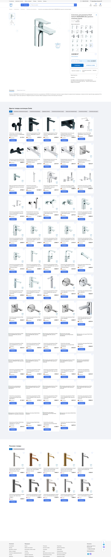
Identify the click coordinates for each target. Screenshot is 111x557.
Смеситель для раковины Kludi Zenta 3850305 (67, 291)
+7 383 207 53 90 (91, 549)
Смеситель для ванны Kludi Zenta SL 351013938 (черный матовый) (16, 160)
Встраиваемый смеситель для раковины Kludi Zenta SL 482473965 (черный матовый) (67, 134)
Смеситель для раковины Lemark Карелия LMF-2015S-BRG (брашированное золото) (51, 469)
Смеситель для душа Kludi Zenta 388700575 (85, 344)
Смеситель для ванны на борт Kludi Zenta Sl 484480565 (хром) (68, 186)
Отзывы (34, 1)
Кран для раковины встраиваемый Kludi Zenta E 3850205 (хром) (84, 161)
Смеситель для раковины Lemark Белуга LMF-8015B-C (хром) (68, 495)
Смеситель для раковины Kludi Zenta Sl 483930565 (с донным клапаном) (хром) (16, 213)
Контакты (40, 1)
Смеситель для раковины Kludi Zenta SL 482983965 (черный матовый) (33, 134)
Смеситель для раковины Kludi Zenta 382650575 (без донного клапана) (68, 397)
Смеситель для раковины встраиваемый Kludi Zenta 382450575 (84, 371)
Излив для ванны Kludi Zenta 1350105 (32, 423)
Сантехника (16, 9)
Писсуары (45, 549)
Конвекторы (59, 549)
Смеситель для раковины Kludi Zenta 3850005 (16, 317)
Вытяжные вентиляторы (61, 552)
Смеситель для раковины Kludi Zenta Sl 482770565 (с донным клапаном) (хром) (33, 240)
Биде (44, 551)
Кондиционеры (60, 551)
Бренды (44, 1)
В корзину (77, 65)
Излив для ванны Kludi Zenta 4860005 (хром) (84, 265)
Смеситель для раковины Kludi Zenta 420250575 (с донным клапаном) (50, 397)
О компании (11, 1)
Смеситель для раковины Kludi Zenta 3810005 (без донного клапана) (50, 345)
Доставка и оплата (19, 1)
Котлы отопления (46, 556)
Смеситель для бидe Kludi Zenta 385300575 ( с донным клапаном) (16, 424)
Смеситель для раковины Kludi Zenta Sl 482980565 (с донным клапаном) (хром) (85, 213)
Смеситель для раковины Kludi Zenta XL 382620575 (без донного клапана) (16, 371)
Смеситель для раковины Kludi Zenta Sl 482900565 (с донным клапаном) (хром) (16, 240)
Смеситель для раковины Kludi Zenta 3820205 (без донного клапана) (85, 318)
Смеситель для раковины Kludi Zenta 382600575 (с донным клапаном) (33, 292)
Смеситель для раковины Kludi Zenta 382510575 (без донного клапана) (50, 371)
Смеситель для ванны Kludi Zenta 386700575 (68, 423)
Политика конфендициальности (15, 552)
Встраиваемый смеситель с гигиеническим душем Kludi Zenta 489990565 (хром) (32, 213)
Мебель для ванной (28, 547)
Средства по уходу (61, 556)
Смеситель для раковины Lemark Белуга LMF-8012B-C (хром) (85, 495)
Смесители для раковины (31, 9)
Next (69, 31)
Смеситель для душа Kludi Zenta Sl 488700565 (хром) (51, 212)
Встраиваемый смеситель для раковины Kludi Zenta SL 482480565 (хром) (33, 161)
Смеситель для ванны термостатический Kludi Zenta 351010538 (50, 424)
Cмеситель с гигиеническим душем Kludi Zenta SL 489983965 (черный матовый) (16, 134)
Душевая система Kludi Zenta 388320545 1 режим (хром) (84, 133)
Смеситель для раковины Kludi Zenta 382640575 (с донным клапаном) (16, 292)
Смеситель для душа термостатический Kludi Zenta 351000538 (67, 345)
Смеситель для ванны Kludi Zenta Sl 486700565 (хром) (68, 212)
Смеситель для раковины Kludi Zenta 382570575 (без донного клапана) (85, 397)
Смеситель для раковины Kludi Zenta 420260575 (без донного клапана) (33, 397)
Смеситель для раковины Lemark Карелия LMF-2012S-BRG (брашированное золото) (68, 469)
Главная (10, 9)
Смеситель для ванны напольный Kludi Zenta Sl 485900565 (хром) (32, 187)
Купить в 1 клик (90, 65)
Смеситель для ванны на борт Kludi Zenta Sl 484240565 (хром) (85, 186)
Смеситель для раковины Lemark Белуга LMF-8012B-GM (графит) (33, 495)
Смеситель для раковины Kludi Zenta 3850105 (85, 291)
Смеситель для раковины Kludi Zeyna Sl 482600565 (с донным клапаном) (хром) (16, 266)
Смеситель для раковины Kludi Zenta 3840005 (67, 317)
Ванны (26, 545)
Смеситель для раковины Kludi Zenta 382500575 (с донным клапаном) (67, 371)
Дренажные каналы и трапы (48, 552)
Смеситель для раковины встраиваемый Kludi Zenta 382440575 (15, 397)
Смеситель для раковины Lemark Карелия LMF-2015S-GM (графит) (85, 469)
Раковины (45, 545)
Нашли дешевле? (74, 56)
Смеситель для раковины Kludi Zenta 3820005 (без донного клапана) (16, 345)
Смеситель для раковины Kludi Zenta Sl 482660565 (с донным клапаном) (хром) (50, 240)
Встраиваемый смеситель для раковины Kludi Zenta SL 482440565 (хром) (67, 161)
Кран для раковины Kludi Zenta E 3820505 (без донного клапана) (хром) (16, 187)
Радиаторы (59, 545)
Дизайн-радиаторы (61, 547)
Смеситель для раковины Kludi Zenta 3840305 (33, 317)
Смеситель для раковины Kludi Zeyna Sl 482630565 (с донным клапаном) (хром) (68, 240)
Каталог (26, 5)
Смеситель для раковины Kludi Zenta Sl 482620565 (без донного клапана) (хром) (85, 240)
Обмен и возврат (28, 1)
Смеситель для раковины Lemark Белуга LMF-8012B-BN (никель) (51, 495)
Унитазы (26, 551)
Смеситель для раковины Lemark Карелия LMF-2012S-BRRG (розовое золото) (33, 469)
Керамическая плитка (47, 554)
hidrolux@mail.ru (90, 551)
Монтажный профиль (61, 554)
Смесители (23, 9)
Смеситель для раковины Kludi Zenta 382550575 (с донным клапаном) (33, 371)
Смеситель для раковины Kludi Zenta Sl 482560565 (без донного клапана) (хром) (33, 266)
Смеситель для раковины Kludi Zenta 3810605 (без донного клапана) (50, 292)
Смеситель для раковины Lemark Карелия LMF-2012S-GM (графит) (16, 496)
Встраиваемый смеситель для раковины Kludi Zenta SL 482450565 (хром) (50, 161)
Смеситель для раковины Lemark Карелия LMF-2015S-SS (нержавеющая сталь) (16, 469)
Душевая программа (29, 554)
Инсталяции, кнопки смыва (30, 549)
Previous (17, 31)
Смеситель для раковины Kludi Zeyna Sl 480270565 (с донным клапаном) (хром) (68, 266)
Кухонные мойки (46, 547)
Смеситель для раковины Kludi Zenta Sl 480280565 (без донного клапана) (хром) (51, 266)
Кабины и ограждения (29, 556)
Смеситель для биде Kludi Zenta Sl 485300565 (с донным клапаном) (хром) (51, 187)
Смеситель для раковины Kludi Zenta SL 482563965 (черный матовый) (50, 134)
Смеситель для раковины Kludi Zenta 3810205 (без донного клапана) (33, 345)
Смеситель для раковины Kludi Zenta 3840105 (50, 317)
